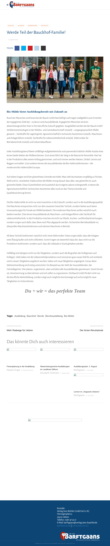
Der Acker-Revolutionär (91, 330)
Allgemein (21, 25)
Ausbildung (19, 316)
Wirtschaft (44, 25)
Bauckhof (31, 316)
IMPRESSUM (64, 526)
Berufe (40, 316)
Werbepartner (32, 25)
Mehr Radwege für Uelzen (20, 330)
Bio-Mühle (69, 316)
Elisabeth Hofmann (49, 373)
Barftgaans (79, 370)
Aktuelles (11, 25)
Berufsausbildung (54, 316)
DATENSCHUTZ (80, 526)
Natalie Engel (13, 370)
